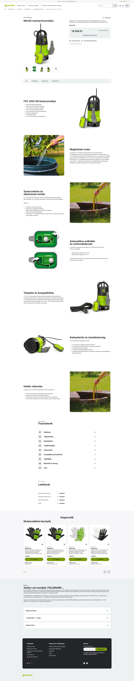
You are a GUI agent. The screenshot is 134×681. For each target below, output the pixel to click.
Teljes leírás (72, 25)
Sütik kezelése (52, 655)
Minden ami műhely (32, 648)
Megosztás (107, 17)
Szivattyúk (20, 9)
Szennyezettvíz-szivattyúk (38, 9)
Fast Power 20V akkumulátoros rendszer (34, 651)
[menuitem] (21, 5)
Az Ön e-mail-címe (87, 646)
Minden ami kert (11, 9)
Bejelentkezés (101, 649)
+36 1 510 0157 (62, 1)
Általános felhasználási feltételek (57, 646)
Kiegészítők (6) (55, 81)
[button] (34, 559)
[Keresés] (115, 5)
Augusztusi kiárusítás (32, 657)
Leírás (26, 81)
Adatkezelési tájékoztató (55, 648)
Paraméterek (35, 81)
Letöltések (62, 493)
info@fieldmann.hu (72, 1)
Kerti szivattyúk (27, 9)
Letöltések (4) (44, 81)
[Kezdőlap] (5, 9)
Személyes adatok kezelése (90, 654)
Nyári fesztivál (30, 654)
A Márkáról (51, 651)
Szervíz (121, 1)
